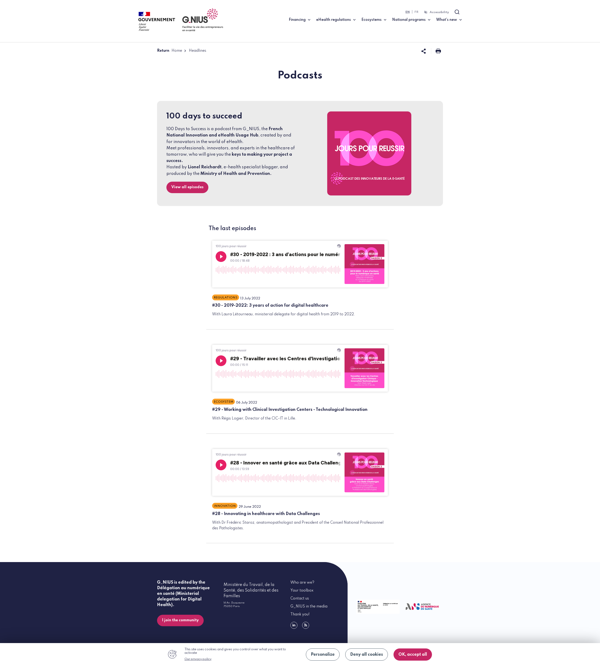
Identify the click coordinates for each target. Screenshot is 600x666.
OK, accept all (412, 654)
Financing (297, 20)
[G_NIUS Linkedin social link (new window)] (293, 625)
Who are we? (302, 583)
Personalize (323, 654)
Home (177, 51)
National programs (409, 20)
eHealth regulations (333, 20)
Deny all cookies (366, 654)
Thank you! (300, 614)
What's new (446, 20)
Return (163, 51)
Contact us (299, 598)
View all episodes (187, 187)
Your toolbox (301, 590)
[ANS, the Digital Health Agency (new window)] (422, 607)
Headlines (197, 51)
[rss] (305, 625)
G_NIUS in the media (308, 606)
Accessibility (439, 12)
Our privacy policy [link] (197, 659)
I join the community (180, 620)
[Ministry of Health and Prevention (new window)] (377, 606)
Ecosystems (371, 20)
